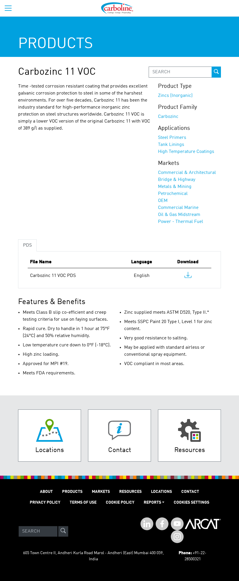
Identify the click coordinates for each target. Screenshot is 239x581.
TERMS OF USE (83, 502)
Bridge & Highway (176, 179)
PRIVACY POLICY (45, 502)
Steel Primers (172, 137)
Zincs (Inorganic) (175, 95)
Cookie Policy (120, 502)
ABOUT (46, 492)
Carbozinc (168, 116)
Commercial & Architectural (187, 172)
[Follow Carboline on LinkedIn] (146, 523)
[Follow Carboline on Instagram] (177, 536)
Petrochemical (173, 193)
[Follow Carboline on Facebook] (162, 523)
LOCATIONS (161, 492)
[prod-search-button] (216, 72)
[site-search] (63, 531)
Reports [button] (152, 502)
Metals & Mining (174, 186)
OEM (163, 200)
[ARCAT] (203, 531)
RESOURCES (130, 492)
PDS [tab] (27, 245)
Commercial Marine (178, 207)
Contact (190, 492)
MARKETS (101, 492)
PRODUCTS (72, 492)
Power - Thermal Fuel (180, 221)
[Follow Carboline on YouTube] (177, 523)
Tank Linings (171, 144)
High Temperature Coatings (186, 151)
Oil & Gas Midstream (179, 214)
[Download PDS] (187, 276)
